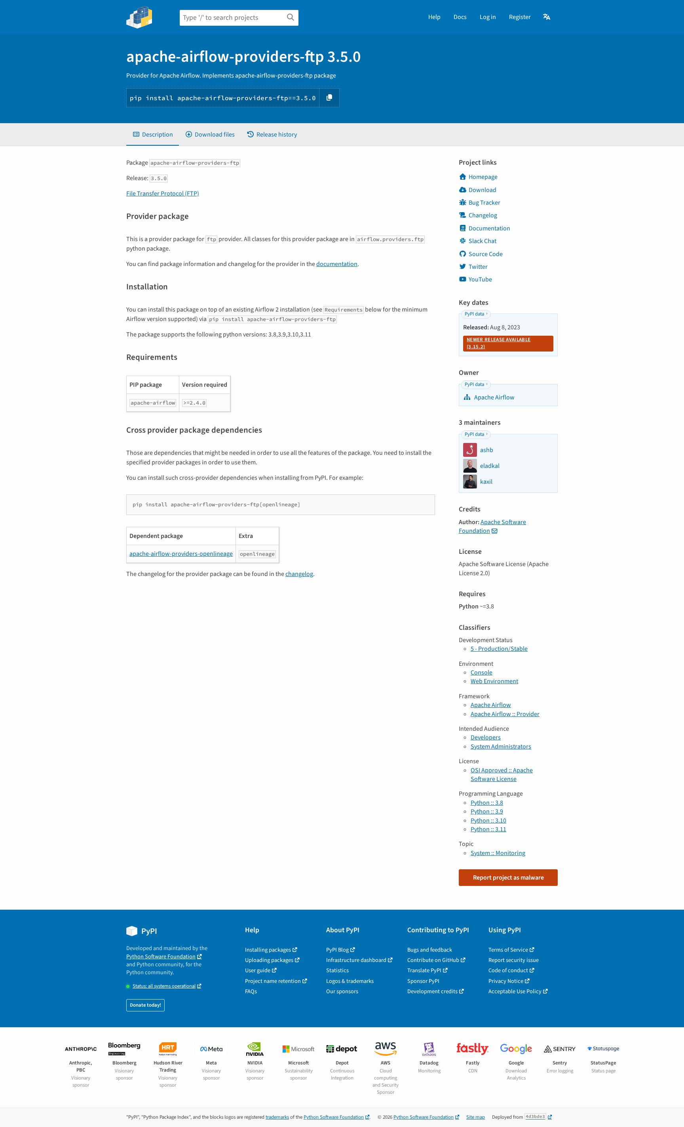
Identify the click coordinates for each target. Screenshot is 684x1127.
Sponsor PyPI (423, 981)
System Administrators (501, 746)
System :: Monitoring (498, 853)
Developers (486, 737)
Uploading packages (269, 960)
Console (481, 672)
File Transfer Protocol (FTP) (162, 193)
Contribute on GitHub (433, 960)
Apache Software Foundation (492, 526)
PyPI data (474, 313)
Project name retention (273, 981)
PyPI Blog (337, 950)
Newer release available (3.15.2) (498, 343)
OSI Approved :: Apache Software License (502, 774)
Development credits (432, 991)
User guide (257, 970)
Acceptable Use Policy (515, 991)
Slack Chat (482, 241)
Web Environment (494, 681)
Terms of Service (508, 950)
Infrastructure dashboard (356, 960)
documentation (336, 264)
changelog (299, 574)
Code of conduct (508, 970)
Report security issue (513, 960)
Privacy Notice (505, 981)
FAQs (251, 991)
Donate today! (145, 1005)
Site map (475, 1117)
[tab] (152, 135)
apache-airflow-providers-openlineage (181, 553)
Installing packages (268, 950)
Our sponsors (342, 991)
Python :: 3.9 (487, 811)
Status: (164, 986)
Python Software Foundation (161, 956)
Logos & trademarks (350, 981)
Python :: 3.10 (488, 820)
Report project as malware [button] (508, 877)
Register (520, 17)
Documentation (489, 228)
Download (482, 190)
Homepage (483, 177)
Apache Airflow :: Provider (505, 714)
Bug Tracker (484, 202)
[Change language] (547, 17)
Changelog (483, 215)
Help (434, 17)
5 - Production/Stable (499, 648)
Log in (488, 17)
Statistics (337, 970)
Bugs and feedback (429, 950)
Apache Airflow (494, 397)
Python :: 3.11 (488, 829)
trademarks (277, 1117)
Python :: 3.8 (487, 802)
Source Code (486, 254)
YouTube (480, 279)
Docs (460, 17)
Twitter (478, 266)
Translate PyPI (424, 970)
